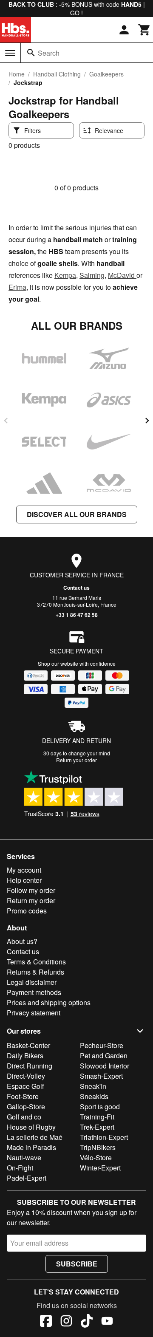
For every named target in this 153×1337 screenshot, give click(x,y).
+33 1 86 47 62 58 (77, 615)
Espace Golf (25, 1086)
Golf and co (24, 1117)
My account (24, 870)
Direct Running (29, 1066)
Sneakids (94, 1096)
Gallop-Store (26, 1106)
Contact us (76, 587)
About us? (22, 941)
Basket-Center (28, 1045)
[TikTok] (87, 1322)
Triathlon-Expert (104, 1137)
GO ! (76, 12)
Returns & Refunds (35, 972)
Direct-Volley (26, 1076)
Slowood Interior (104, 1066)
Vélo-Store (96, 1157)
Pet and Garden (104, 1055)
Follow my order (31, 890)
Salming (92, 275)
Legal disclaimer (32, 982)
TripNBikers (98, 1147)
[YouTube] (107, 1322)
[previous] (6, 421)
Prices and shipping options (49, 1002)
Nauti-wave (24, 1157)
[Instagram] (66, 1322)
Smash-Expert (101, 1076)
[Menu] (10, 53)
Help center (24, 880)
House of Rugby (31, 1127)
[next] (147, 421)
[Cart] (144, 30)
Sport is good (100, 1106)
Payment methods (34, 992)
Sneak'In (93, 1086)
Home (16, 74)
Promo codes (27, 911)
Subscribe (76, 1264)
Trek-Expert (97, 1127)
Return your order (76, 759)
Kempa (65, 275)
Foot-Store (23, 1096)
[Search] (31, 52)
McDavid (122, 275)
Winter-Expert (100, 1168)
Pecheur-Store (101, 1045)
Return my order (31, 900)
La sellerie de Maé (34, 1137)
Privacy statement (33, 1013)
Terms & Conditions (36, 962)
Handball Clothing (57, 74)
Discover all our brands (77, 514)
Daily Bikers (25, 1055)
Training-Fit (97, 1117)
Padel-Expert (26, 1178)
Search (49, 53)
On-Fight (20, 1168)
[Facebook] (46, 1322)
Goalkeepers (106, 74)
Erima (17, 287)
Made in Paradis (31, 1147)
